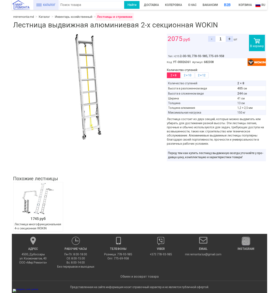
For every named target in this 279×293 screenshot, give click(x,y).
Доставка (151, 5)
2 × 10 (187, 75)
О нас (192, 5)
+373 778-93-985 (161, 251)
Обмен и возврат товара (139, 276)
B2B (227, 5)
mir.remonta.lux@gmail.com (203, 251)
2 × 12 (201, 75)
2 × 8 (173, 75)
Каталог (49, 5)
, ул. (33, 255)
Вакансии (210, 5)
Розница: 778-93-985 (118, 254)
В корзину (257, 46)
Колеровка (173, 5)
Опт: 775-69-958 (118, 258)
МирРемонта (22, 6)
